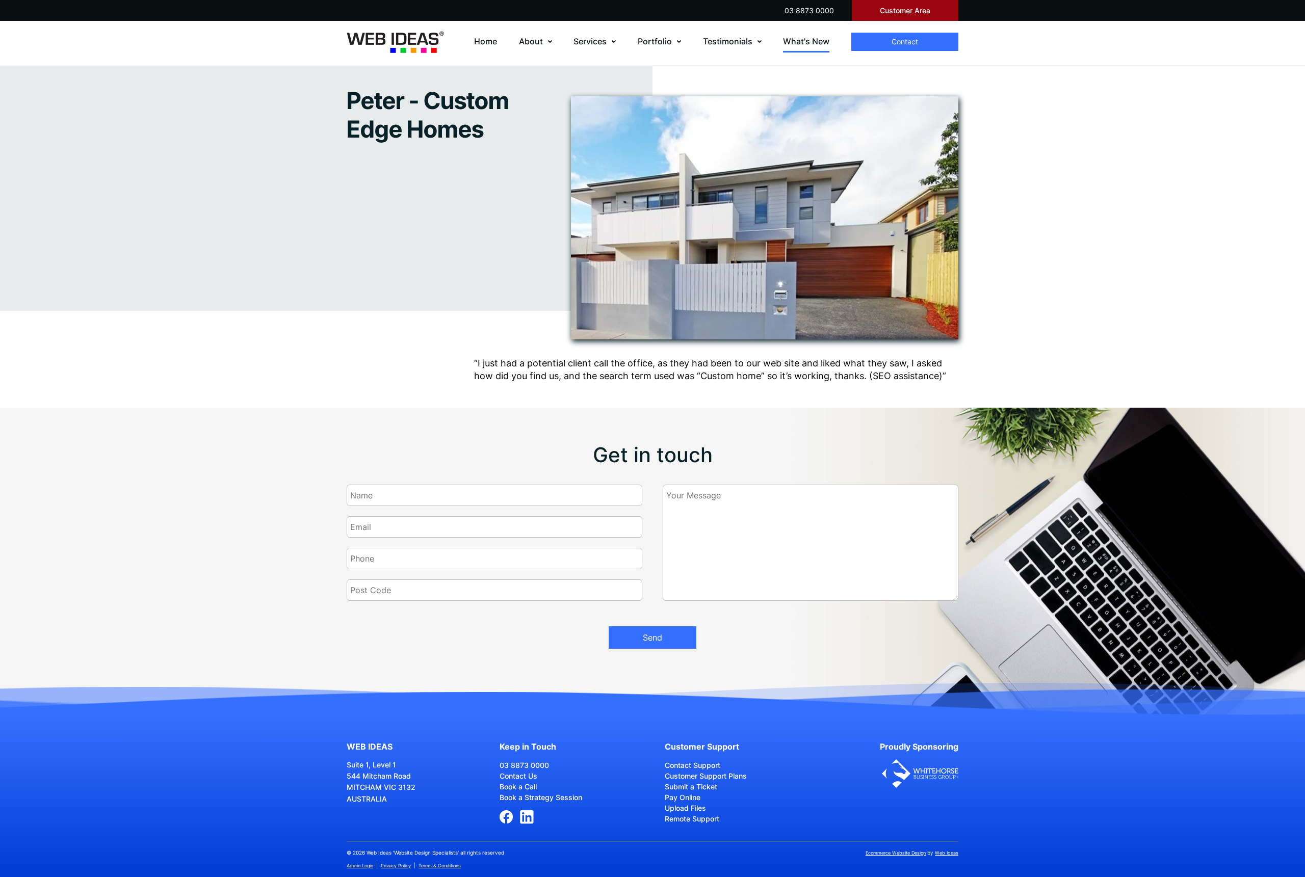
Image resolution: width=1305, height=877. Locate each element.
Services (590, 41)
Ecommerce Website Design (896, 853)
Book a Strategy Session (541, 797)
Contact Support (692, 765)
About (531, 41)
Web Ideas (946, 853)
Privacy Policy (396, 865)
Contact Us (518, 776)
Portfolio (655, 41)
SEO (882, 375)
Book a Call (518, 786)
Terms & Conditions (440, 865)
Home (485, 41)
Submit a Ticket (691, 786)
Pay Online (682, 797)
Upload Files (685, 808)
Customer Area (905, 10)
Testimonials (727, 41)
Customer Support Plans (706, 776)
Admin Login (360, 865)
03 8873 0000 (809, 10)
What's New (806, 41)
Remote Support (692, 818)
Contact (905, 41)
